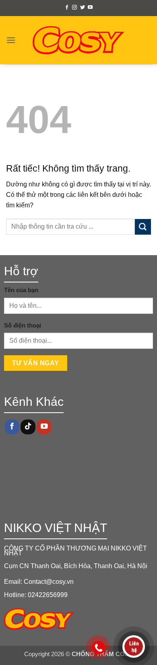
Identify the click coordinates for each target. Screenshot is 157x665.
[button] (11, 40)
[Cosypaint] (79, 40)
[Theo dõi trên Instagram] (74, 7)
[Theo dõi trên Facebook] (66, 7)
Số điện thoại (22, 325)
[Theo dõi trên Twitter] (82, 7)
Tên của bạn (21, 290)
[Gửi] (143, 227)
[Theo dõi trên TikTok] (28, 426)
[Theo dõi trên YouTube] (90, 7)
